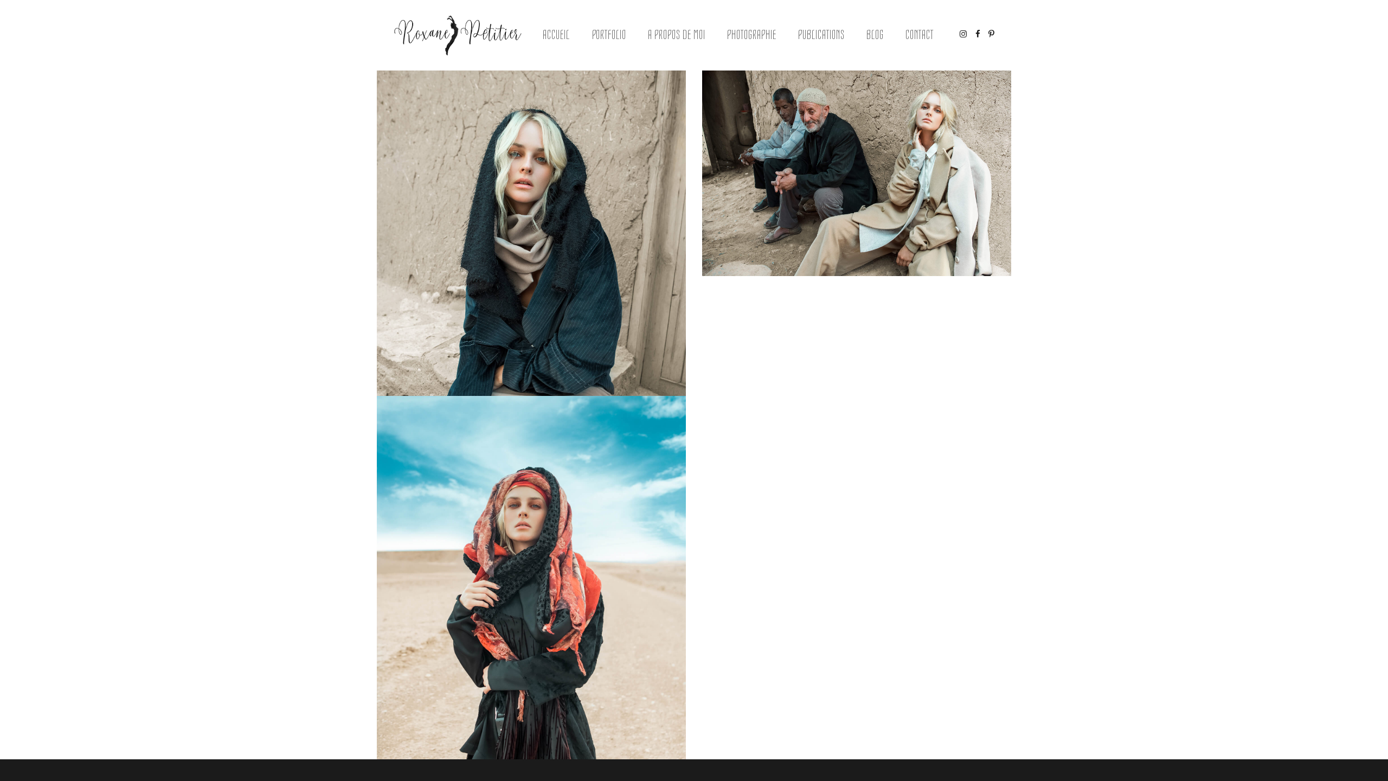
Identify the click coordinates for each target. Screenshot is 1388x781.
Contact (919, 34)
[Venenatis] (856, 173)
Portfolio (609, 34)
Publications (821, 34)
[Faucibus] (531, 303)
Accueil (556, 34)
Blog (875, 34)
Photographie (751, 34)
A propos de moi (676, 34)
